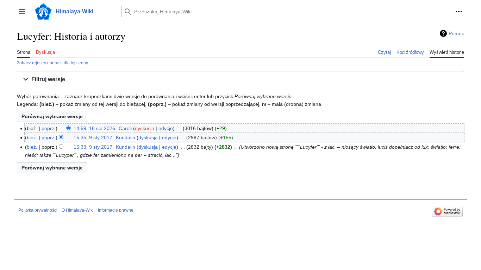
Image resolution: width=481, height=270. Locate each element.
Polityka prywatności (37, 210)
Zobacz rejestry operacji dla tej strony (52, 62)
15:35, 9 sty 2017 (93, 137)
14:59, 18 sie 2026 (94, 128)
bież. (32, 137)
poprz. (49, 128)
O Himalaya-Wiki (78, 210)
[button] (22, 12)
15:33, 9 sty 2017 (93, 147)
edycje (165, 128)
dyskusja (144, 128)
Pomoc (456, 33)
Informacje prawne (115, 210)
